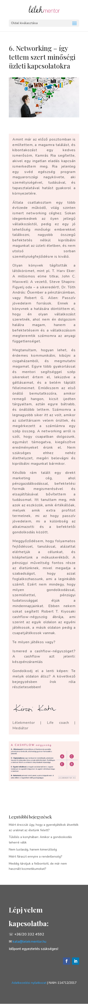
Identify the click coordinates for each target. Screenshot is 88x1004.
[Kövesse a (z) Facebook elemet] (66, 961)
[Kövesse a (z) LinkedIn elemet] (75, 961)
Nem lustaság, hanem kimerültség (33, 849)
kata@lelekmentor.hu (29, 941)
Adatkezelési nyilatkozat (29, 983)
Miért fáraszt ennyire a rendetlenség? (35, 856)
